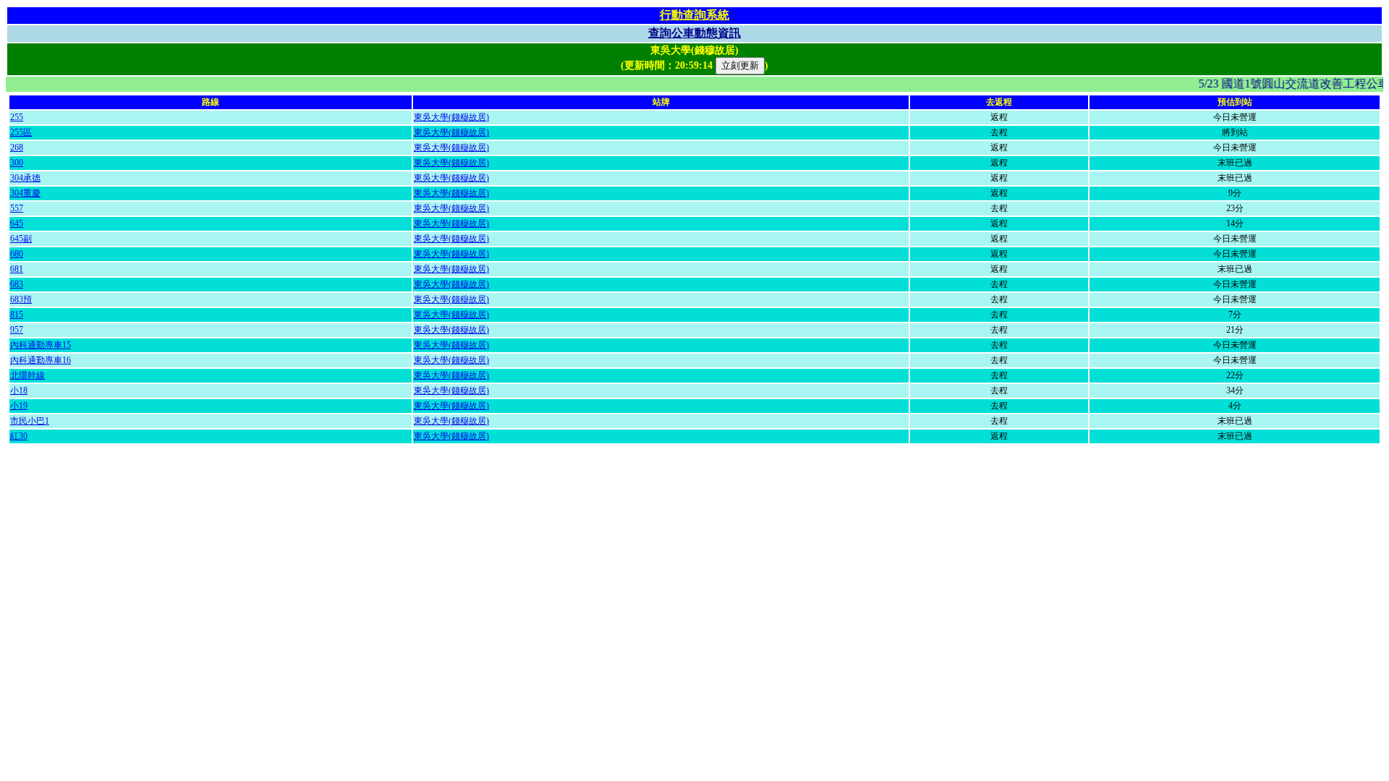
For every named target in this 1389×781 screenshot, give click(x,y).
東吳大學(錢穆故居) (451, 117)
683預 (21, 299)
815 (16, 315)
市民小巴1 (29, 421)
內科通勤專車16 (40, 360)
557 (16, 208)
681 (16, 269)
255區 (21, 132)
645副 (21, 239)
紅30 (18, 436)
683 (16, 284)
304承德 (25, 178)
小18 (18, 390)
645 (16, 223)
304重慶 (25, 193)
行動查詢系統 (694, 15)
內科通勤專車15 (40, 345)
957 (16, 330)
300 (16, 163)
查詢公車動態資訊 (694, 33)
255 (16, 117)
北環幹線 (27, 375)
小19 (18, 406)
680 (16, 254)
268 (16, 147)
